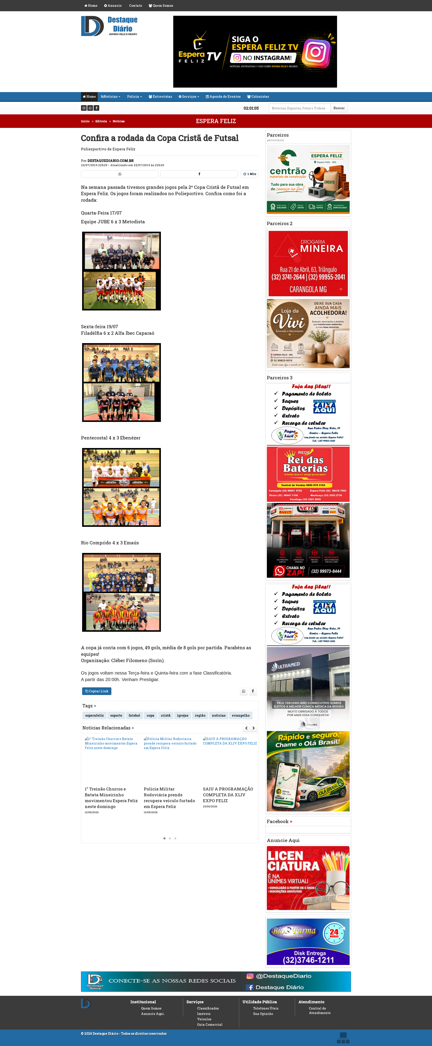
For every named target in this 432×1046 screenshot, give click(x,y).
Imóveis (203, 1014)
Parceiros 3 (279, 377)
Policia (133, 96)
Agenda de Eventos (225, 96)
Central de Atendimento (320, 1010)
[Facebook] (96, 108)
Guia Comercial (210, 1024)
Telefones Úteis (265, 1008)
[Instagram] (84, 108)
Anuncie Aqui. (153, 1014)
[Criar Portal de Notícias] (343, 1038)
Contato (135, 5)
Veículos (204, 1019)
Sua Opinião (263, 1014)
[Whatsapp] (90, 108)
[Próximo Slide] (253, 728)
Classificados (208, 1008)
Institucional (143, 1001)
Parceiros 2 (279, 223)
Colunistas (260, 96)
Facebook (279, 821)
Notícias (110, 96)
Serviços (188, 96)
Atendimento (311, 1001)
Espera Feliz (216, 121)
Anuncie (114, 5)
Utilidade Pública (260, 1001)
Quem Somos (162, 5)
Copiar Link (98, 691)
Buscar (339, 108)
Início (85, 121)
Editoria (101, 121)
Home (92, 5)
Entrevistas (162, 96)
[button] (164, 838)
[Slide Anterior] (246, 728)
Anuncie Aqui (283, 840)
